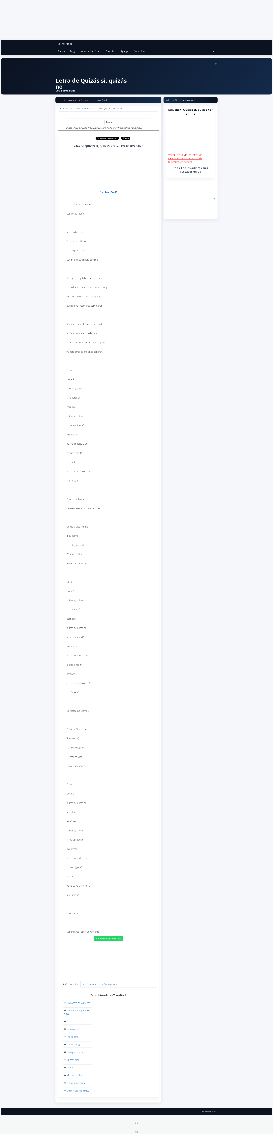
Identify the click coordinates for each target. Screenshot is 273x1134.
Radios (61, 51)
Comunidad (139, 51)
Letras (72, 108)
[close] (136, 1123)
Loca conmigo (74, 1044)
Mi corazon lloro (75, 1075)
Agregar (125, 51)
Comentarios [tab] (71, 984)
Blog (72, 51)
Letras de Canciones (90, 51)
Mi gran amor (73, 1059)
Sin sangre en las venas (78, 1002)
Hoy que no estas (76, 1052)
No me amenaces (76, 1083)
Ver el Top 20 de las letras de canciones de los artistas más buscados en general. (185, 158)
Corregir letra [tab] (110, 984)
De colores (72, 1029)
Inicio (64, 108)
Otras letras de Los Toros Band (108, 995)
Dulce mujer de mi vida (78, 1090)
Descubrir (111, 51)
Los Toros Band (84, 108)
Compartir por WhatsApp (109, 938)
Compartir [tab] (90, 984)
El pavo (70, 1021)
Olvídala (71, 1067)
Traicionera (72, 1036)
